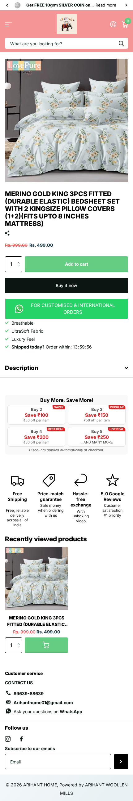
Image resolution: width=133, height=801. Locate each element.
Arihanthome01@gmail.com (43, 702)
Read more (106, 4)
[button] (20, 258)
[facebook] (21, 738)
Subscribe (121, 761)
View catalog (8, 24)
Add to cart (76, 264)
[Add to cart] (46, 645)
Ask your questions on (48, 711)
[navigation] (7, 5)
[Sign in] (113, 24)
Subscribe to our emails (30, 748)
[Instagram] (8, 739)
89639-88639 (29, 693)
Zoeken (121, 43)
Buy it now (66, 285)
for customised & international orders (73, 308)
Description (21, 367)
